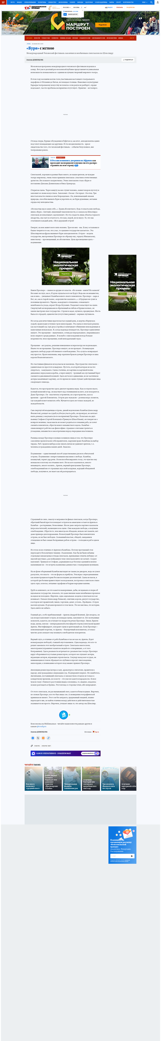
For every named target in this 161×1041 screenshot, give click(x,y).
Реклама (119, 7)
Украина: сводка (65, 38)
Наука (111, 2)
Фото (13, 2)
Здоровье (89, 2)
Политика (42, 2)
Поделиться (129, 59)
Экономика (63, 2)
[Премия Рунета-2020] (53, 7)
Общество (52, 2)
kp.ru (97, 732)
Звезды (80, 2)
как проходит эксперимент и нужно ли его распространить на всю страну (73, 163)
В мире (72, 2)
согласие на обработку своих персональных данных (120, 860)
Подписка (131, 7)
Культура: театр (46, 746)
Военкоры (55, 38)
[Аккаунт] (157, 2)
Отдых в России (85, 38)
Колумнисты (128, 2)
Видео (19, 2)
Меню (3, 2)
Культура (37, 746)
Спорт (118, 2)
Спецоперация (30, 2)
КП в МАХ (75, 38)
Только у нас (46, 38)
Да (65, 14)
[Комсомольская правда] (35, 7)
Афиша (120, 38)
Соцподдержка (101, 2)
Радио (110, 7)
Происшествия (112, 38)
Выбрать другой (72, 14)
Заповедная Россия (98, 38)
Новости (37, 38)
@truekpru (41, 726)
